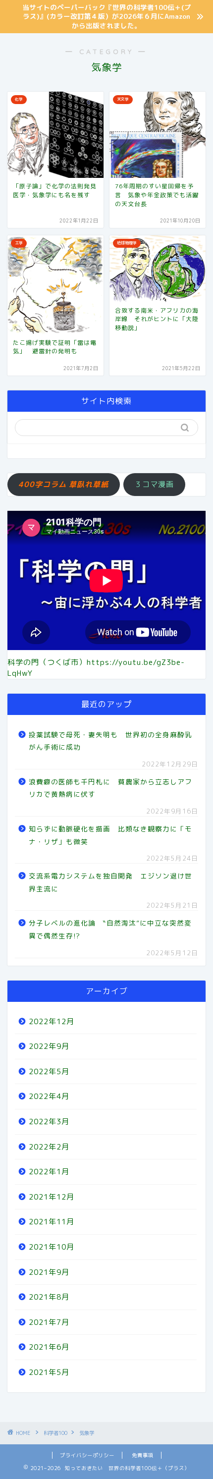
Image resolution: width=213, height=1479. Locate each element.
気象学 (86, 1432)
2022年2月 (49, 1147)
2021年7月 (49, 1322)
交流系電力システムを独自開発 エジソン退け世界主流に (110, 882)
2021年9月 (49, 1272)
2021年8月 (49, 1297)
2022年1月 (49, 1171)
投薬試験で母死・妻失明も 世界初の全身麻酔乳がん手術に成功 (110, 741)
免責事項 (143, 1455)
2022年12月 (51, 1021)
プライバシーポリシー (87, 1455)
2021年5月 (49, 1372)
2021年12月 (51, 1197)
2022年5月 (49, 1071)
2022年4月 (49, 1096)
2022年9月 (49, 1046)
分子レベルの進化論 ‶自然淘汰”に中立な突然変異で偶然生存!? (110, 929)
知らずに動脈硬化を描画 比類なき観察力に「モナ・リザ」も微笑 (110, 835)
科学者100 (55, 1432)
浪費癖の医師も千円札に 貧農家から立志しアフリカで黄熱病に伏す (110, 788)
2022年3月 (49, 1121)
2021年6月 (49, 1347)
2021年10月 (51, 1247)
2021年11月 (51, 1221)
